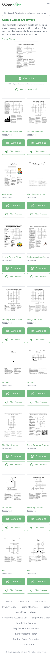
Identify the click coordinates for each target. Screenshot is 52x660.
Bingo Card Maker (41, 617)
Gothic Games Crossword (18, 20)
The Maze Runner (10, 445)
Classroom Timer (26, 644)
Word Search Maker (26, 612)
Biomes (5, 382)
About (9, 601)
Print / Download (28, 89)
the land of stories (35, 131)
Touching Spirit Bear (36, 507)
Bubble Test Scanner (26, 623)
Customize (28, 78)
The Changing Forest (36, 194)
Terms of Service (29, 606)
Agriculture (7, 194)
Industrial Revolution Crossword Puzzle (19, 131)
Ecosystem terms (34, 319)
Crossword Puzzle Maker (14, 617)
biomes (30, 382)
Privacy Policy (9, 606)
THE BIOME (7, 507)
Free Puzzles (23, 601)
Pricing (46, 606)
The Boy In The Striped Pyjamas (16, 319)
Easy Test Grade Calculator (26, 628)
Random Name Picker (26, 633)
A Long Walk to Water (11, 257)
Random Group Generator (26, 639)
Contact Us (40, 601)
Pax (3, 570)
